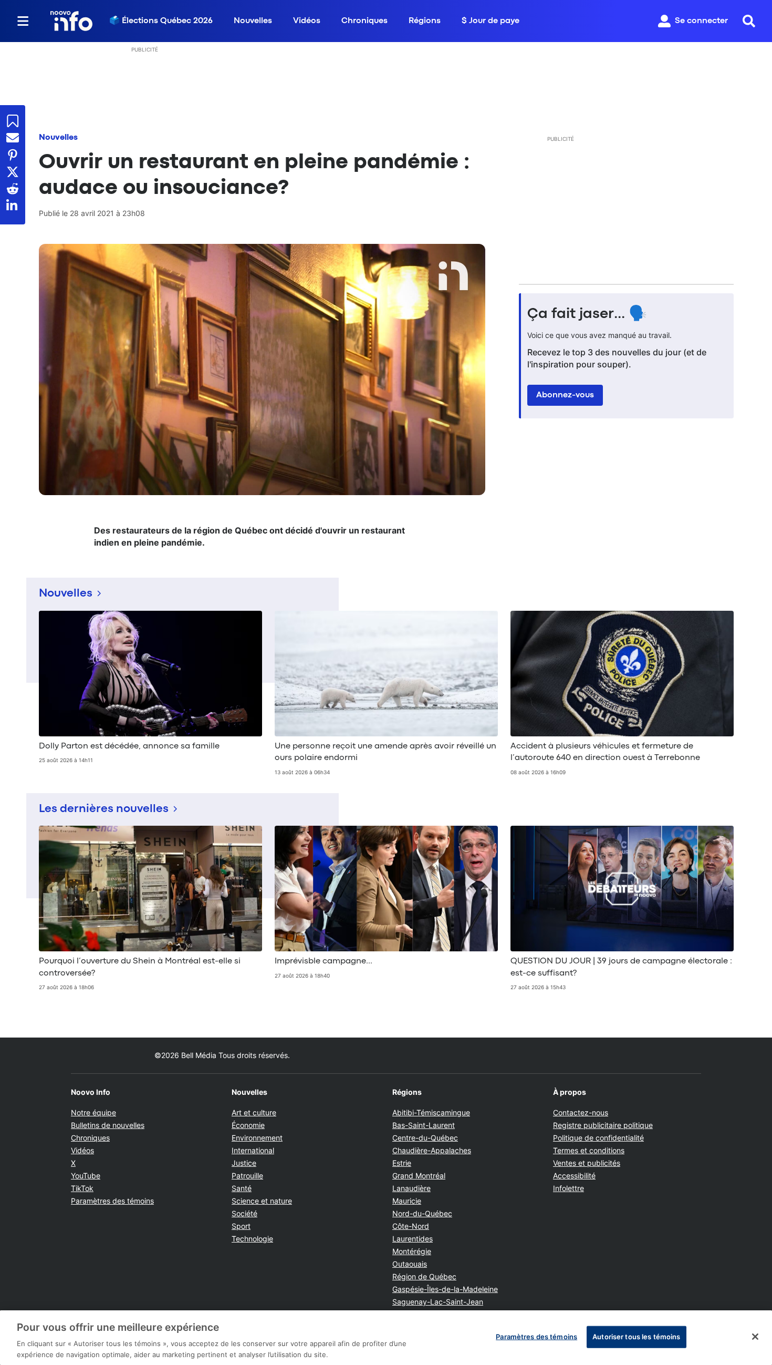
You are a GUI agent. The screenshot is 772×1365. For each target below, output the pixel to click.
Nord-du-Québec (422, 1213)
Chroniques (364, 21)
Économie (248, 1125)
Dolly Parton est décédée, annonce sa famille (129, 746)
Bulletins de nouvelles (107, 1125)
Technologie (252, 1238)
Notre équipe (93, 1112)
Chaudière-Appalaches (431, 1150)
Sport (241, 1226)
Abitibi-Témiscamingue (431, 1112)
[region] (386, 1337)
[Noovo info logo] (71, 21)
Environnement (257, 1137)
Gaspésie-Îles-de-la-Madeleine (445, 1289)
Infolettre (568, 1188)
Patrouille (247, 1175)
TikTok (82, 1188)
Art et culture (254, 1112)
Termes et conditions (588, 1150)
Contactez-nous (580, 1112)
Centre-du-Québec (425, 1137)
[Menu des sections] (23, 21)
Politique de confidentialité (598, 1137)
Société (244, 1213)
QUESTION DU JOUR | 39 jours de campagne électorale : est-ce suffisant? (621, 967)
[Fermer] (755, 1336)
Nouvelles (253, 21)
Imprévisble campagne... (323, 961)
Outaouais (409, 1263)
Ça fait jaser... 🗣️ (587, 314)
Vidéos (306, 21)
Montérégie (411, 1251)
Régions (425, 21)
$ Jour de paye (490, 21)
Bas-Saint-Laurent (423, 1125)
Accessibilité (574, 1175)
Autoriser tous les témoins (636, 1336)
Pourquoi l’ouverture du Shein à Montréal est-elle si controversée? (140, 967)
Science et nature (262, 1200)
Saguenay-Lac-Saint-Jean (437, 1301)
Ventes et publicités (586, 1162)
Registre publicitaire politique (603, 1125)
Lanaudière (411, 1188)
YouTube (85, 1175)
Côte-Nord (410, 1226)
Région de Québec (424, 1276)
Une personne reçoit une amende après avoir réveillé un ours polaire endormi (385, 752)
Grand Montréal (418, 1175)
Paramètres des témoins (112, 1201)
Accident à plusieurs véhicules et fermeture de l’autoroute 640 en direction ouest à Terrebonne (605, 752)
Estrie (401, 1162)
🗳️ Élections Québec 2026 (161, 21)
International (253, 1150)
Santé (242, 1188)
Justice (244, 1162)
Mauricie (406, 1200)
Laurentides (412, 1238)
